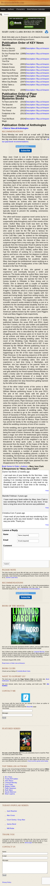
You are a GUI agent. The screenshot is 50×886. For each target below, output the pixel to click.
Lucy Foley (9, 784)
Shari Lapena (10, 794)
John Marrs (9, 781)
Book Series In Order (10, 466)
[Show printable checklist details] (46, 31)
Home (3, 9)
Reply (47, 490)
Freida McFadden (11, 779)
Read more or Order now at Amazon (13, 663)
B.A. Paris (8, 777)
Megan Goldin (10, 786)
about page (28, 842)
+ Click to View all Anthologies (15, 128)
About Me (30, 707)
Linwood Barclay (39, 652)
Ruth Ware (9, 790)
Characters (20, 9)
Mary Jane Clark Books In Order (22, 31)
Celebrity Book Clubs (23, 671)
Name (5, 534)
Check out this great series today (38, 761)
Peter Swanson (10, 788)
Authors (11, 9)
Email (5, 540)
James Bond (11, 824)
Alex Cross (11, 815)
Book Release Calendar (36, 9)
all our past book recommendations (29, 589)
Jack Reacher (12, 811)
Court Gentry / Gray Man (16, 820)
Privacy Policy (6, 882)
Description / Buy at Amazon (37, 48)
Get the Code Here (12, 577)
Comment (7, 546)
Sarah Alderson (10, 792)
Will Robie (10, 828)
